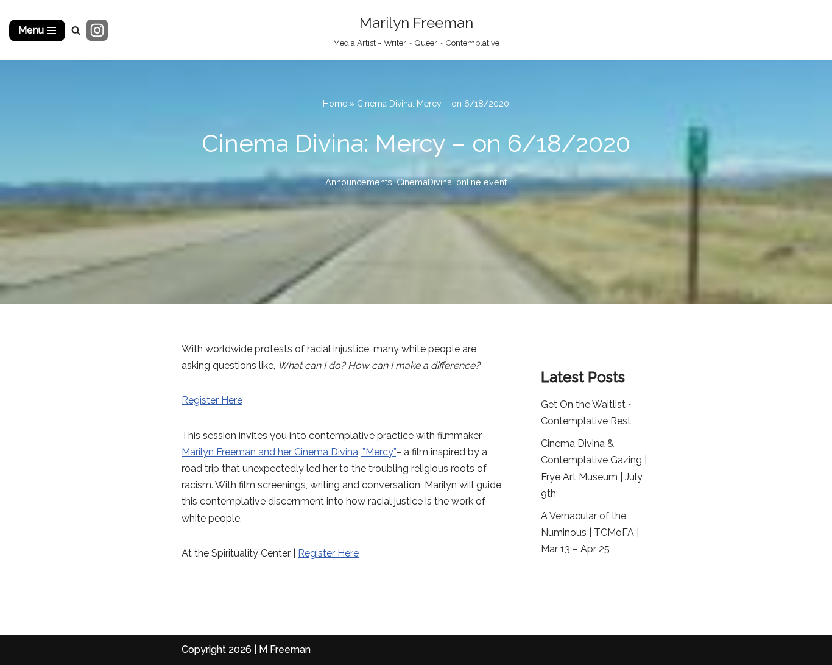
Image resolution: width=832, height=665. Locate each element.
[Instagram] (97, 30)
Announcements (358, 182)
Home (335, 103)
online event (481, 182)
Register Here (212, 400)
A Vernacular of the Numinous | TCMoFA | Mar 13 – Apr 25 (590, 532)
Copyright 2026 (217, 649)
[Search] (75, 30)
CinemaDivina (424, 182)
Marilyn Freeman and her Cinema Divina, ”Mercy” (289, 452)
